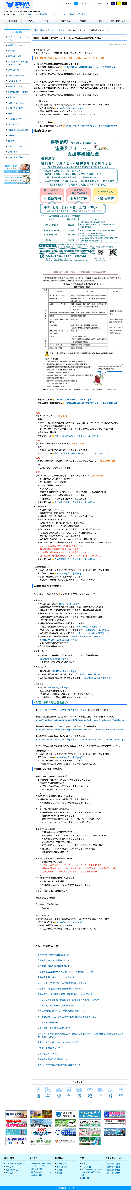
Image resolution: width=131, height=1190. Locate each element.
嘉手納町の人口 (14, 56)
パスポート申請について (48, 1048)
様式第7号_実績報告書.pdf (64, 671)
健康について (13, 113)
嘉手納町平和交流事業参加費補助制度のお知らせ (60, 988)
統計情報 (11, 50)
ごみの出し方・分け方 (47, 1053)
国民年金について (15, 86)
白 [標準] (107, 3)
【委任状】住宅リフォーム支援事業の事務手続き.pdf (62, 709)
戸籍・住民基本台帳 (16, 75)
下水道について (14, 124)
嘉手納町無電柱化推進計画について (53, 1059)
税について (12, 97)
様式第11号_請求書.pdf (58, 687)
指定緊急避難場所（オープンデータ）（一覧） (58, 1042)
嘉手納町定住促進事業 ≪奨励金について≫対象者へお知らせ (65, 971)
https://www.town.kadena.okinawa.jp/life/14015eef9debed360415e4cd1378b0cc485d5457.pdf (80, 739)
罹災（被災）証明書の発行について (53, 1028)
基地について (13, 69)
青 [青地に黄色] (113, 3)
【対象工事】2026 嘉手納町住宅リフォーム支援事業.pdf (89, 67)
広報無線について (15, 146)
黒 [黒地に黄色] (124, 3)
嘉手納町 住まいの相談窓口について (54, 960)
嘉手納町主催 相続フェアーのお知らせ (55, 977)
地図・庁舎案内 (26, 14)
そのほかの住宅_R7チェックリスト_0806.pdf (75, 501)
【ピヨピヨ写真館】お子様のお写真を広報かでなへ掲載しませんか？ (69, 999)
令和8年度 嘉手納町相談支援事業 (53, 954)
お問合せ (72, 14)
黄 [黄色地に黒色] (119, 3)
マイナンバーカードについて (18, 38)
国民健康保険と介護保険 (18, 91)
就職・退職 (12, 151)
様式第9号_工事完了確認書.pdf (98, 677)
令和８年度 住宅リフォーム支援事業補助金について (62, 982)
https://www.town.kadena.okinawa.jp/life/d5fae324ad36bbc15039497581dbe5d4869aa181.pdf (80, 719)
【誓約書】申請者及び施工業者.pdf (86, 636)
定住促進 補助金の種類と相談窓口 (53, 965)
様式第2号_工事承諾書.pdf (89, 626)
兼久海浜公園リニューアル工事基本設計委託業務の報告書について (68, 1016)
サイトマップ (59, 14)
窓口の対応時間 (41, 14)
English (82, 14)
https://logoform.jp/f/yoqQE (70, 107)
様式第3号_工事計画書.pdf (98, 629)
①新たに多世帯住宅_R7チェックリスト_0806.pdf (77, 435)
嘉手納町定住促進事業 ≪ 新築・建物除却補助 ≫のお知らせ (64, 994)
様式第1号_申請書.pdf (69, 603)
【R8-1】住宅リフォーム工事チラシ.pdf (73, 399)
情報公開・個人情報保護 (18, 130)
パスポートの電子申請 (47, 1022)
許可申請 (11, 140)
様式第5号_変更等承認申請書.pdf (55, 658)
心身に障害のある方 (16, 102)
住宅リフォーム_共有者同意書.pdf (92, 633)
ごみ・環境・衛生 (15, 157)
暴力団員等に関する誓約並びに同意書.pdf (59, 639)
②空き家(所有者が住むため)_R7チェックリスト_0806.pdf (81, 453)
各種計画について (15, 45)
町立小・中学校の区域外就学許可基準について (58, 1064)
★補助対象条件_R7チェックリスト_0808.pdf (75, 558)
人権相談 (11, 135)
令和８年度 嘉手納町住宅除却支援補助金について (61, 1005)
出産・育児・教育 (15, 108)
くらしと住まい (58, 30)
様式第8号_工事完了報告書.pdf (89, 674)
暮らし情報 (44, 30)
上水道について (14, 119)
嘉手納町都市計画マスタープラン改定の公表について (61, 1011)
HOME (35, 30)
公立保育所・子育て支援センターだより (18, 63)
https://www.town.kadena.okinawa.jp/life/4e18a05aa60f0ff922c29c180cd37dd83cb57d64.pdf (80, 729)
